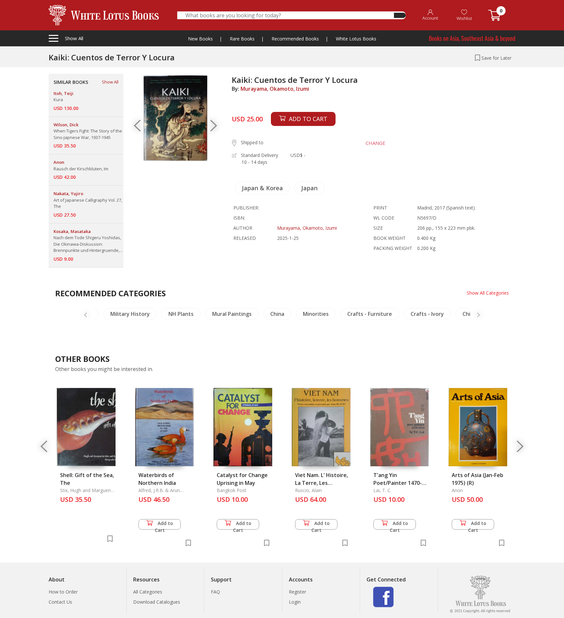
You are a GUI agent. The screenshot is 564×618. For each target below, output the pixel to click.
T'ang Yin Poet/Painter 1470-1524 (397, 482)
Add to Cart (164, 525)
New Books (200, 39)
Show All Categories (488, 293)
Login (295, 602)
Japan (309, 188)
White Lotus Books (356, 39)
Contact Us (60, 602)
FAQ (215, 592)
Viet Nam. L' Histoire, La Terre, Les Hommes (321, 482)
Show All (110, 82)
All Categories (147, 592)
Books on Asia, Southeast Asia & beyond (472, 38)
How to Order (63, 592)
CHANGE (375, 143)
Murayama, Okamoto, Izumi (275, 88)
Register (297, 592)
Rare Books (242, 39)
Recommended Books (295, 39)
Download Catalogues (156, 602)
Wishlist (464, 18)
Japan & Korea (262, 188)
